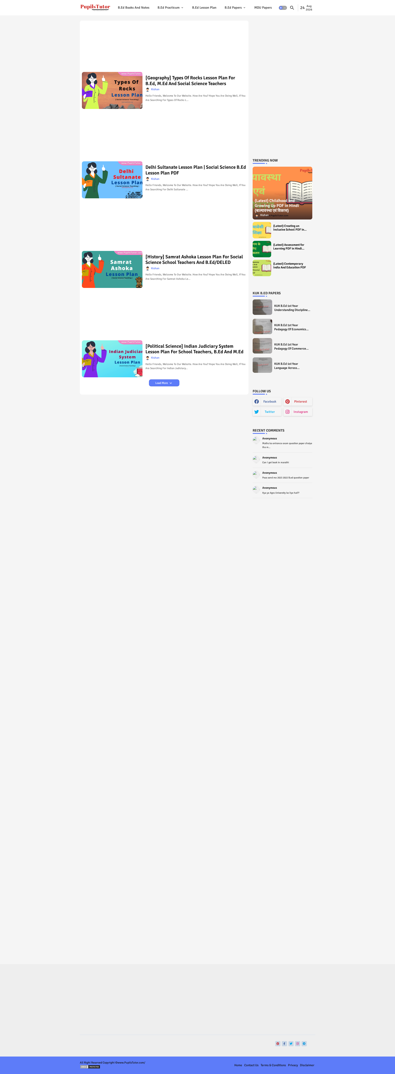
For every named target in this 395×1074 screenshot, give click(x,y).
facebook (269, 402)
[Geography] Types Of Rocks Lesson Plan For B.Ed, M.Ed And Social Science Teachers (190, 80)
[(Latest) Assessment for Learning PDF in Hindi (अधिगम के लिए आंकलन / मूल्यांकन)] (262, 249)
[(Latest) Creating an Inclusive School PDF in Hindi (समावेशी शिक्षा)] (262, 230)
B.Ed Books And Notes (133, 8)
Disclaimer (307, 1065)
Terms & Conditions (273, 1065)
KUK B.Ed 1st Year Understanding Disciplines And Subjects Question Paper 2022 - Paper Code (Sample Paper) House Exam (291, 308)
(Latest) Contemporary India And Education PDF (289, 265)
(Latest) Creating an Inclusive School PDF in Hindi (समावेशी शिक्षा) (288, 227)
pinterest (300, 402)
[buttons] (277, 1043)
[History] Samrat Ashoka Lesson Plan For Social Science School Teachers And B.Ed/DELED (194, 259)
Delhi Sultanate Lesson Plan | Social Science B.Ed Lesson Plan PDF (195, 170)
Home (238, 1065)
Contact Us (251, 1065)
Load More (161, 383)
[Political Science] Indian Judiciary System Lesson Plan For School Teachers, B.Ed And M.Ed (194, 349)
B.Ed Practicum (169, 8)
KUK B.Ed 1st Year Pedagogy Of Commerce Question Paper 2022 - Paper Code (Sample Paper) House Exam (290, 347)
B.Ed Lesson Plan (204, 8)
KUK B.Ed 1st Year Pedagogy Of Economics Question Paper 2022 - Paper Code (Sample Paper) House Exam (290, 327)
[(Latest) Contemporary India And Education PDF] (262, 268)
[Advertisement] (164, 47)
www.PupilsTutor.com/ (131, 1062)
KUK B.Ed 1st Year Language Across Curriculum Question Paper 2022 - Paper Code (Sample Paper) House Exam (292, 366)
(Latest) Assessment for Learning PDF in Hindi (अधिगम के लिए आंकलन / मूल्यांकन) (288, 246)
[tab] (133, 7)
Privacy (293, 1065)
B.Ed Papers (233, 8)
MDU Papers (263, 8)
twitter (270, 412)
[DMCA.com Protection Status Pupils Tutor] (90, 1068)
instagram (301, 412)
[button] (283, 8)
